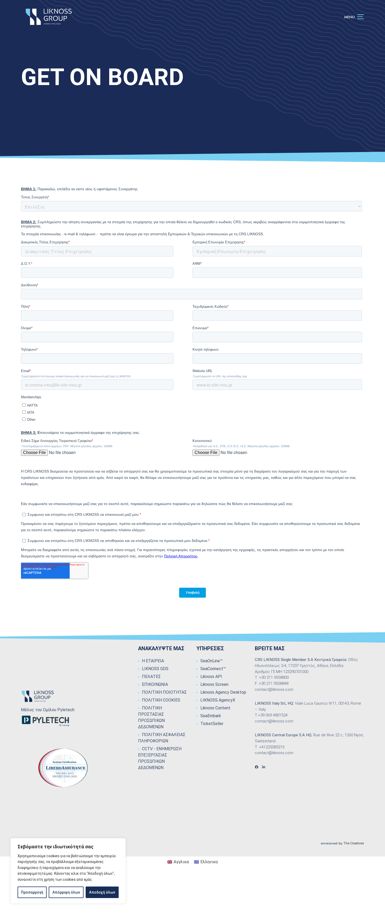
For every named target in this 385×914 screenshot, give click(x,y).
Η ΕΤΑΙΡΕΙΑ (153, 660)
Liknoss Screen (214, 684)
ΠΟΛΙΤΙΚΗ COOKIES (161, 700)
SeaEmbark (210, 715)
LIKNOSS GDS (155, 668)
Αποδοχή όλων (102, 892)
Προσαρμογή (32, 892)
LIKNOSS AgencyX (217, 700)
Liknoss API (211, 676)
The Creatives (353, 843)
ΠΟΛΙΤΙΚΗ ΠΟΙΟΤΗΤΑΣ (164, 692)
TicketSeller (211, 723)
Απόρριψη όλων (66, 892)
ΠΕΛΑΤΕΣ (151, 676)
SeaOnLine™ (211, 660)
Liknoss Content (215, 707)
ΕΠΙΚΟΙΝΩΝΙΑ (155, 684)
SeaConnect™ (213, 668)
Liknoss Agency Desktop (223, 692)
